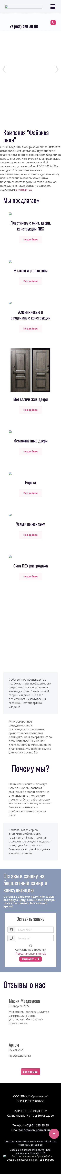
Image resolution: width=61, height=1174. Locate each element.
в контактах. (23, 189)
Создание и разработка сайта (27, 1149)
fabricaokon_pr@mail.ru (34, 1130)
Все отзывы (30, 1071)
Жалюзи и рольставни (31, 270)
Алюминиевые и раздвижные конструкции (30, 315)
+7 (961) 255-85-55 (24, 26)
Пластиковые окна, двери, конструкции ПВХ (30, 226)
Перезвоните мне (53, 22)
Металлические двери (30, 399)
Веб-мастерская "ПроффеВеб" (33, 1151)
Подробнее (30, 239)
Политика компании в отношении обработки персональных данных (30, 1143)
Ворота (30, 482)
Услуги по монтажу (30, 524)
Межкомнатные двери (30, 441)
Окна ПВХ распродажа (30, 566)
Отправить (29, 958)
